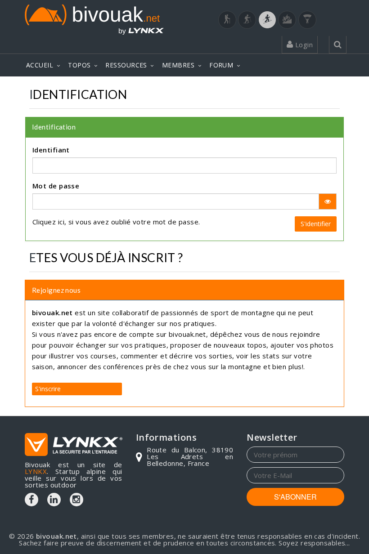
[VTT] (287, 20)
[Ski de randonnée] (267, 20)
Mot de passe (55, 185)
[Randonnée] (227, 20)
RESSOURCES (126, 65)
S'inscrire (48, 388)
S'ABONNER (295, 496)
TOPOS (79, 65)
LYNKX (36, 471)
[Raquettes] (247, 20)
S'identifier (316, 223)
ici (61, 221)
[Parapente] (307, 20)
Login (303, 44)
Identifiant (51, 149)
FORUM (221, 65)
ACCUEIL (39, 65)
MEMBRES (178, 65)
